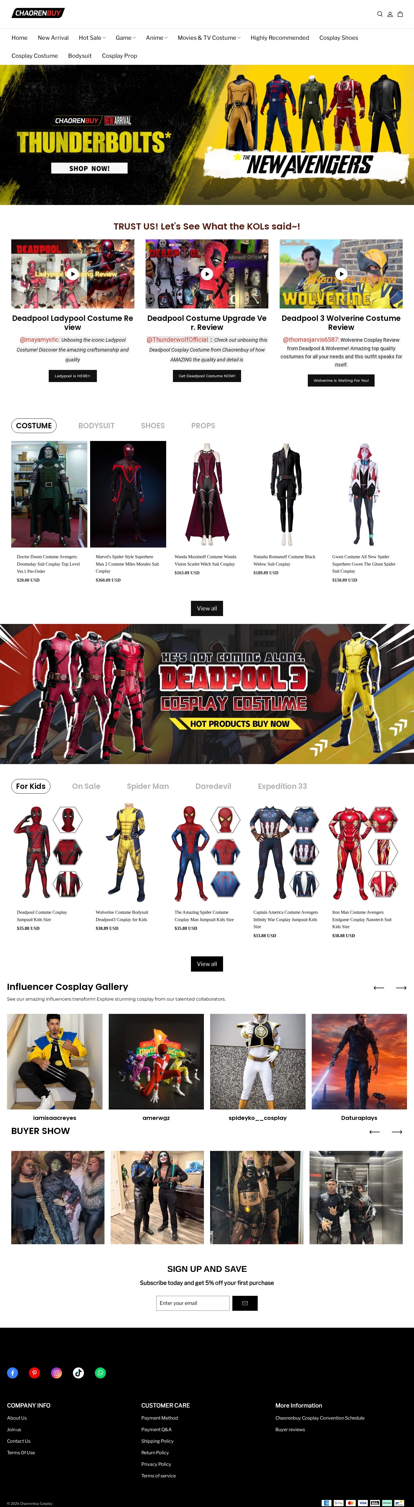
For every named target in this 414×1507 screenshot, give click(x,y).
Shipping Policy (157, 1441)
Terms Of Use (21, 1452)
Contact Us (18, 1441)
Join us (14, 1429)
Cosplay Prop (119, 55)
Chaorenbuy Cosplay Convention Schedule (319, 1418)
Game (124, 37)
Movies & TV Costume (207, 37)
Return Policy (155, 1452)
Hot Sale (90, 37)
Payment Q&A (156, 1429)
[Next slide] (401, 988)
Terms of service (158, 1476)
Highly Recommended (280, 37)
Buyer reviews (290, 1429)
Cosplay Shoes (338, 37)
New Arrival (53, 37)
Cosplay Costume (35, 55)
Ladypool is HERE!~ (73, 376)
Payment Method (159, 1418)
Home (20, 37)
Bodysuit (80, 55)
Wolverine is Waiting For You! (341, 380)
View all (207, 608)
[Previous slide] (378, 988)
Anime (154, 37)
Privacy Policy (156, 1464)
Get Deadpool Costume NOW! (207, 376)
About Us (17, 1418)
